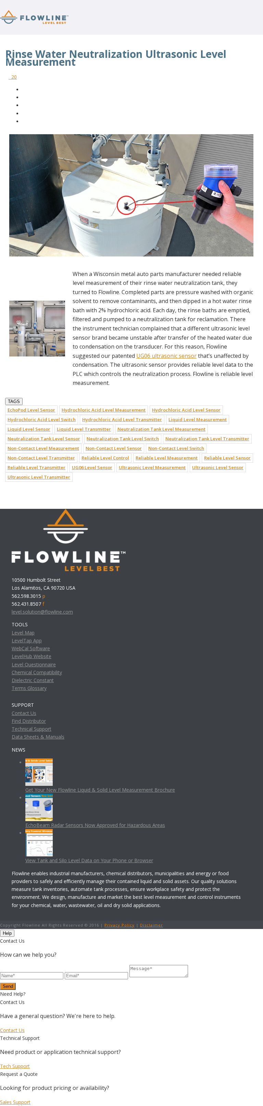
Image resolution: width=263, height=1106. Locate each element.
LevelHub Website (31, 656)
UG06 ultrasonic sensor (166, 356)
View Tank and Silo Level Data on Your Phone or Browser (89, 860)
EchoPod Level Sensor (31, 410)
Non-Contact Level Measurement (43, 448)
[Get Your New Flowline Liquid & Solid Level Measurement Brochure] (39, 762)
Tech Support (15, 1066)
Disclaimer (151, 925)
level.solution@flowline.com (42, 611)
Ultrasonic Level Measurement (152, 467)
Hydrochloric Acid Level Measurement (104, 410)
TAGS (14, 401)
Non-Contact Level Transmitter (41, 458)
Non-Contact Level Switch (176, 448)
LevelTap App (27, 640)
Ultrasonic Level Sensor (217, 467)
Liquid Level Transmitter (84, 429)
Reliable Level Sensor (227, 458)
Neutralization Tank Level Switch (123, 439)
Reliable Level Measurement (167, 458)
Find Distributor (29, 721)
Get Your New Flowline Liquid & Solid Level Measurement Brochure (100, 790)
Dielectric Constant (33, 680)
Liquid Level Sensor (29, 429)
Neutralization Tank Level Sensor (44, 439)
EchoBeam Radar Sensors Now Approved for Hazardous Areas (95, 825)
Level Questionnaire (34, 664)
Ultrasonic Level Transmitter (39, 477)
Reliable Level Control (105, 458)
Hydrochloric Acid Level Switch (42, 419)
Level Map (23, 632)
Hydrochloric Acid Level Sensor (186, 410)
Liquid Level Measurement (197, 419)
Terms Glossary (29, 688)
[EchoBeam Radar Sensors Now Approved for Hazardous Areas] (39, 797)
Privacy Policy (119, 925)
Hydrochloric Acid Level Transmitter (122, 419)
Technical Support (31, 729)
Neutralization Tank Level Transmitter (207, 439)
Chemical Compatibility (37, 672)
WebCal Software (31, 648)
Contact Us (24, 713)
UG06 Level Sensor (92, 467)
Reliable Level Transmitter (36, 467)
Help (7, 933)
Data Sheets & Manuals (38, 736)
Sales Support (15, 1102)
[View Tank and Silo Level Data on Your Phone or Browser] (39, 833)
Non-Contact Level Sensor (114, 448)
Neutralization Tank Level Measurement (161, 429)
